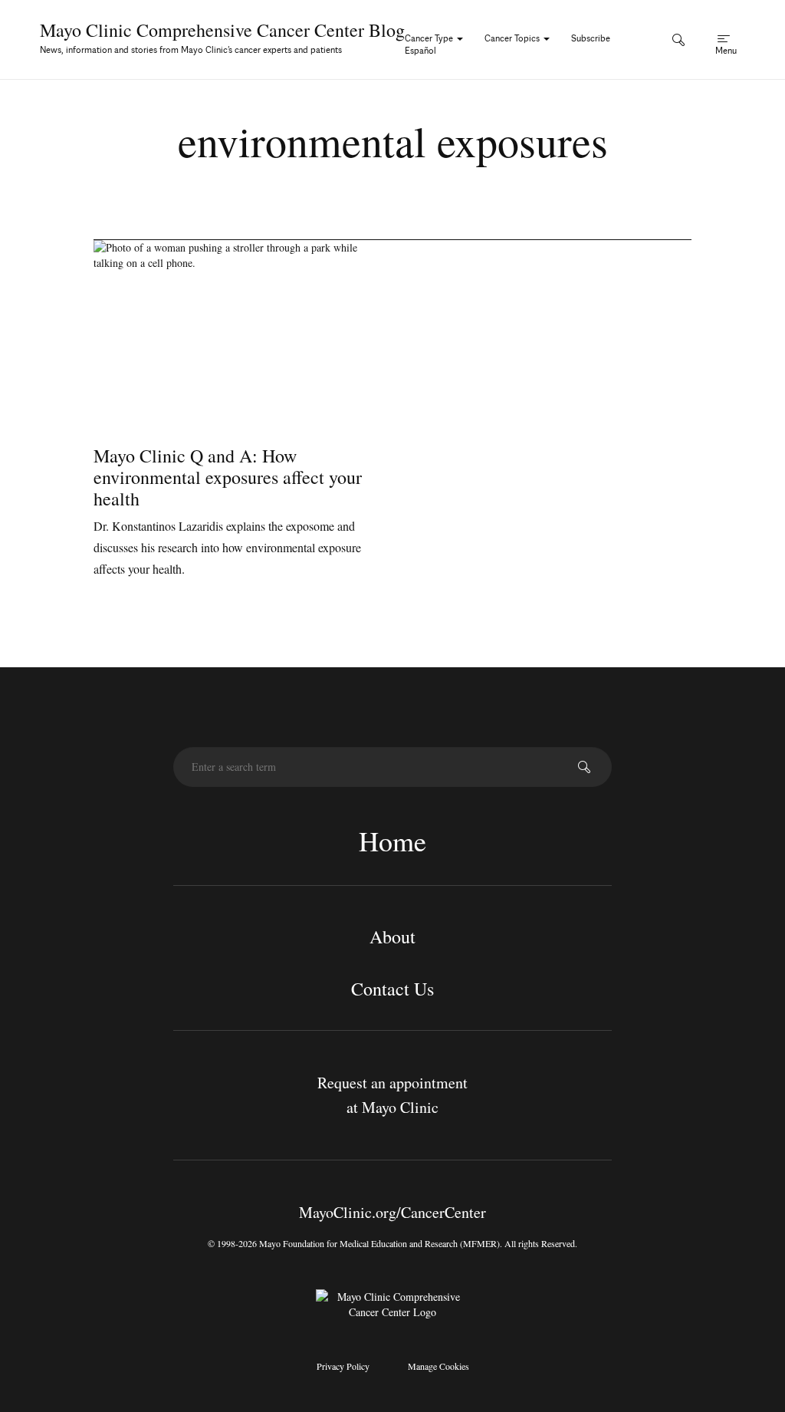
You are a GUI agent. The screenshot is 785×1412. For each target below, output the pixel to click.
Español (420, 50)
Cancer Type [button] (430, 38)
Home (392, 840)
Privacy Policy (343, 1366)
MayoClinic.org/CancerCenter (392, 1212)
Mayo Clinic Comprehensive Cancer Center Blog (222, 30)
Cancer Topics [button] (513, 38)
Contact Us (392, 988)
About (392, 936)
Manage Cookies (438, 1366)
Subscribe (590, 38)
